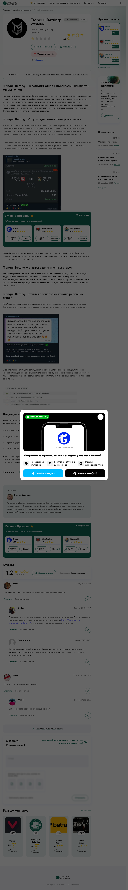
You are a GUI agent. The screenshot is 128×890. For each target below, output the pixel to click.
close (101, 417)
